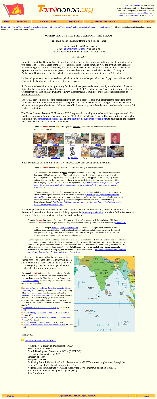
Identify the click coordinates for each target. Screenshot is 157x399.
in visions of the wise (143, 13)
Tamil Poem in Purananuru (130, 15)
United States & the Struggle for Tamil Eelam (92, 27)
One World (74, 21)
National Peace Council (73, 49)
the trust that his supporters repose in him (88, 118)
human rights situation (92, 212)
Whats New (22, 21)
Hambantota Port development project (37, 295)
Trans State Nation (47, 21)
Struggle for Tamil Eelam (18, 27)
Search (150, 21)
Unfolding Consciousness (104, 21)
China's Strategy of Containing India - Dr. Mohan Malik (46, 312)
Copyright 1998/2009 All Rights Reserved (77, 396)
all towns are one (133, 5)
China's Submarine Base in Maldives (38, 322)
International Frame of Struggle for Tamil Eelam (51, 27)
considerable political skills (50, 118)
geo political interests (30, 280)
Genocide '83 (120, 222)
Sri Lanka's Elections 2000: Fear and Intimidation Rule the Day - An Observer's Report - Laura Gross (77, 250)
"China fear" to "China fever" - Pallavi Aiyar (41, 307)
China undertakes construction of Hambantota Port (44, 325)
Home (6, 21)
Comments (134, 21)
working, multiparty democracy (65, 227)
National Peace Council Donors (40, 340)
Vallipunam (40, 157)
